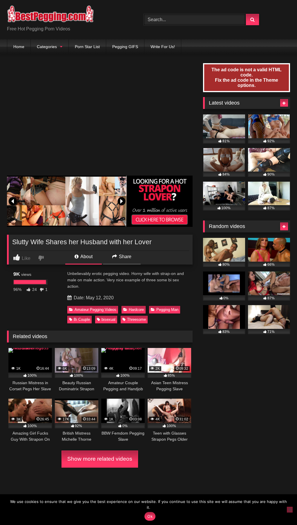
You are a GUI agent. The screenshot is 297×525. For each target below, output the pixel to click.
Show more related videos (99, 459)
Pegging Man (167, 309)
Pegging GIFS (125, 46)
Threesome (136, 319)
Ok (150, 516)
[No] (290, 510)
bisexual (108, 319)
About (86, 256)
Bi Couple (82, 319)
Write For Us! (163, 46)
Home (18, 46)
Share (124, 256)
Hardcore (136, 309)
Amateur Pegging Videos (95, 309)
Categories (47, 46)
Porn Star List (87, 46)
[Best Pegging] (66, 15)
